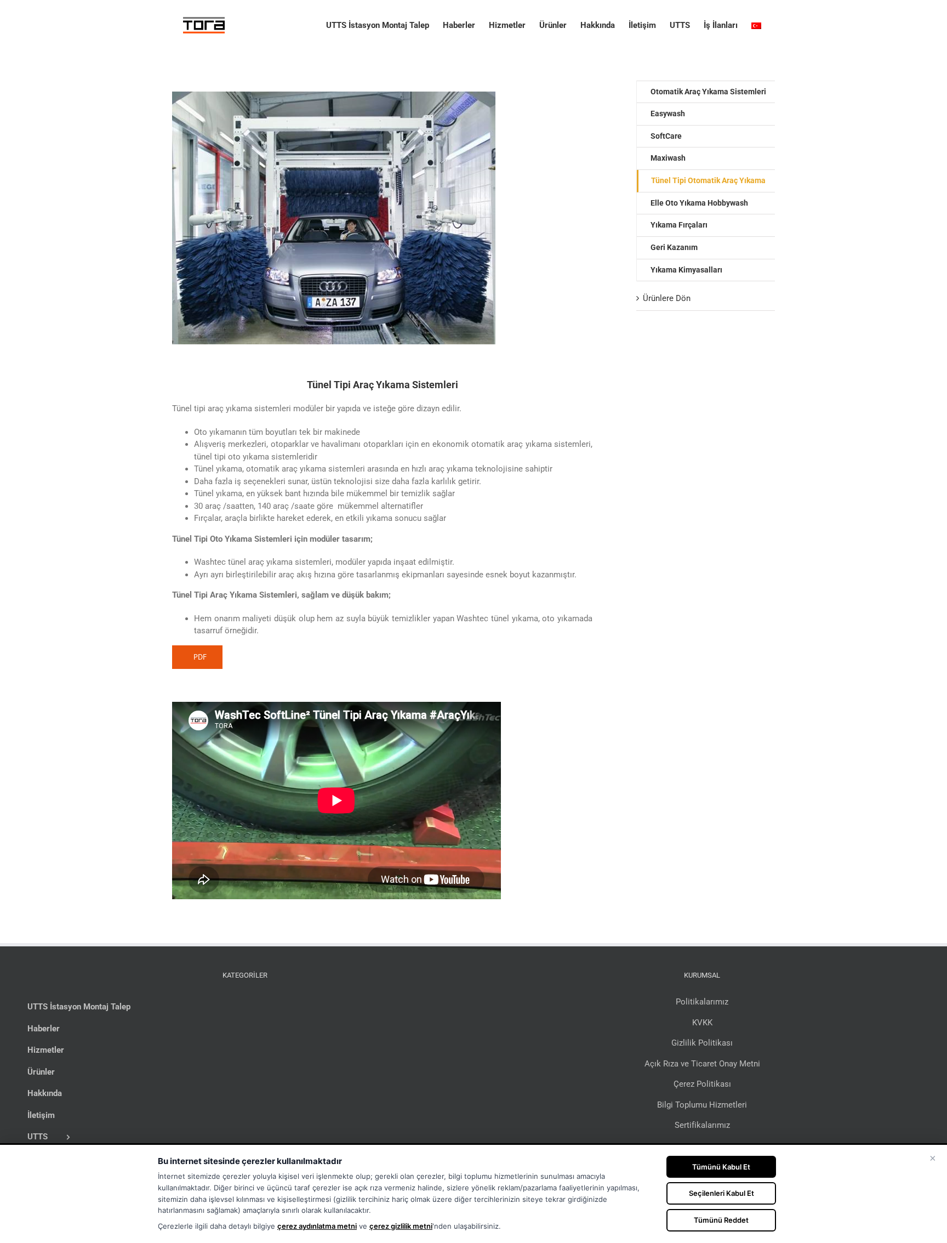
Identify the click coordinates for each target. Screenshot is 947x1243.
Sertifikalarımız (702, 1125)
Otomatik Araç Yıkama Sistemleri (708, 91)
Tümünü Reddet (721, 1220)
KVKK (702, 1023)
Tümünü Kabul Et (721, 1166)
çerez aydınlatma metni (317, 1226)
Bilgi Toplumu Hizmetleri (702, 1105)
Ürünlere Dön (667, 298)
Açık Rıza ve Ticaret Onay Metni (702, 1064)
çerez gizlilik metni (400, 1226)
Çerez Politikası (702, 1084)
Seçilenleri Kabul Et (721, 1193)
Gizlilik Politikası (702, 1043)
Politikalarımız (702, 1002)
